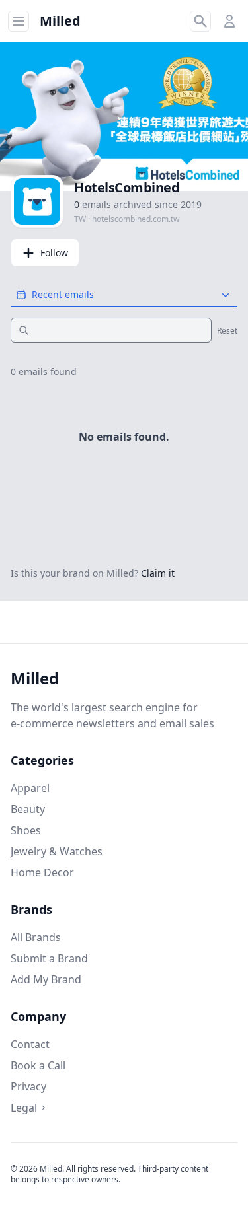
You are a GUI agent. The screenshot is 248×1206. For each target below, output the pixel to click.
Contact (30, 1044)
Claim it (158, 573)
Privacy (28, 1086)
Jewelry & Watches (57, 851)
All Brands (36, 937)
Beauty (28, 809)
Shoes (26, 830)
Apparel (30, 788)
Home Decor (42, 872)
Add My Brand (46, 979)
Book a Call (38, 1065)
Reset (227, 331)
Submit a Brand (49, 958)
